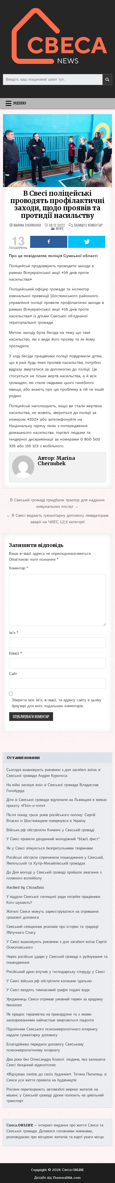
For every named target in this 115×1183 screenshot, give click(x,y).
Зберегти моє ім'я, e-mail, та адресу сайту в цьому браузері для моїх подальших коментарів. (56, 703)
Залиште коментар (88, 225)
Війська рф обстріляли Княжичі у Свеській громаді (50, 830)
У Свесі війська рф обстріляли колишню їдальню (49, 981)
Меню (19, 103)
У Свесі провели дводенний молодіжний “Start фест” (53, 839)
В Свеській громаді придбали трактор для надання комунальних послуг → (57, 503)
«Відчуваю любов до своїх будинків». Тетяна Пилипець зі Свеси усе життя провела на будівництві (56, 1077)
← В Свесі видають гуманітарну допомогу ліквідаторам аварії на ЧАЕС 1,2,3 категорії (57, 518)
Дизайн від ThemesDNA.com (57, 1177)
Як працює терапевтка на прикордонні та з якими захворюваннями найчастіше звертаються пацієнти (50, 1017)
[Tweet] (86, 242)
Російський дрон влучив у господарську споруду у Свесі (55, 972)
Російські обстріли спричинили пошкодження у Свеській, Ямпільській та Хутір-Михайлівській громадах (55, 860)
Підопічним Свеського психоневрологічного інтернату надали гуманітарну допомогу (52, 1032)
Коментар (18, 568)
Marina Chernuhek (27, 225)
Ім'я (13, 633)
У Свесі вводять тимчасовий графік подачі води (48, 990)
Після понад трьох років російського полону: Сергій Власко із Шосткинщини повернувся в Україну (50, 818)
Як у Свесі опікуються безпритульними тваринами (49, 848)
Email (15, 653)
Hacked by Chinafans (25, 887)
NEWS (60, 228)
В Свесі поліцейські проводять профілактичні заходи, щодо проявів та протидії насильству (57, 204)
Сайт (13, 674)
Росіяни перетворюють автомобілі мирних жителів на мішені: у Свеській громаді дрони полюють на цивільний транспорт (55, 1095)
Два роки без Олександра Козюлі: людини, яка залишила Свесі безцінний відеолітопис (55, 1062)
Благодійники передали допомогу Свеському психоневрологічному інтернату (45, 1047)
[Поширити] (48, 242)
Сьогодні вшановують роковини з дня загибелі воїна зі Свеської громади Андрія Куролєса (53, 773)
